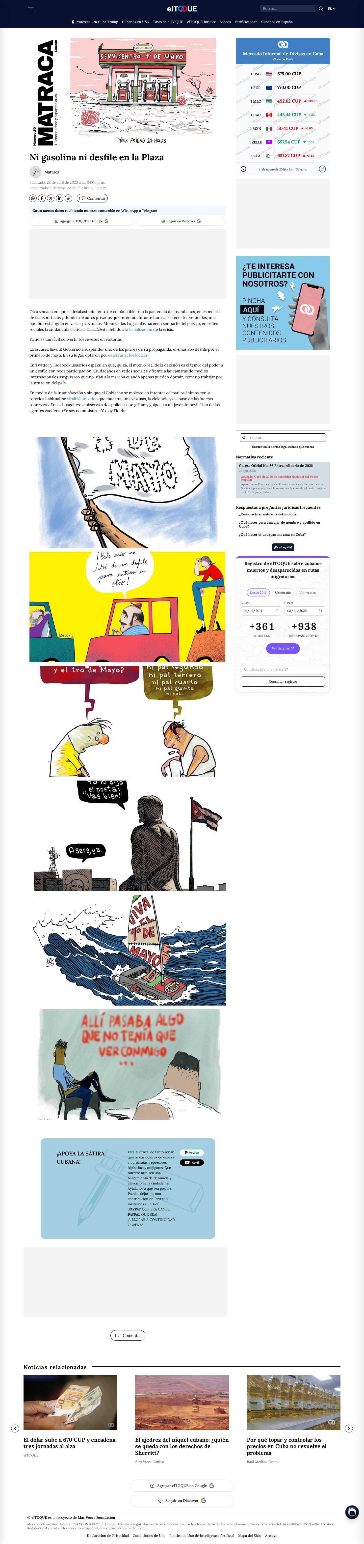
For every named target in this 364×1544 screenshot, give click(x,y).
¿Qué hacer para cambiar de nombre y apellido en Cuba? (279, 524)
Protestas (83, 22)
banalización (140, 329)
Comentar (92, 198)
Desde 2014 (258, 592)
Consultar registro (283, 681)
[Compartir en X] (50, 198)
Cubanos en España (277, 22)
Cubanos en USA (135, 22)
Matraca (51, 171)
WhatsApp (129, 210)
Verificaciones (246, 22)
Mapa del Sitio (249, 1535)
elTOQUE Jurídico (201, 22)
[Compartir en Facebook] (41, 198)
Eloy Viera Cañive (149, 1462)
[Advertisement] (127, 264)
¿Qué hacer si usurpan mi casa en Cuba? (272, 535)
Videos (225, 22)
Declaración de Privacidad (108, 1535)
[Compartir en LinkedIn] (59, 198)
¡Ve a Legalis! (283, 547)
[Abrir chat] (352, 1512)
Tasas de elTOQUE (168, 22)
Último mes (307, 592)
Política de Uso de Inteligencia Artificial (201, 1535)
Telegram (149, 210)
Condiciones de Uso (149, 1535)
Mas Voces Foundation (96, 1517)
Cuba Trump (108, 22)
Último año (283, 592)
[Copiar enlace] (68, 198)
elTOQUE (31, 1455)
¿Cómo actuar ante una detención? (267, 514)
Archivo (271, 1535)
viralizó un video (82, 398)
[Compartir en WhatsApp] (32, 198)
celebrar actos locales (128, 355)
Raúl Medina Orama (263, 1462)
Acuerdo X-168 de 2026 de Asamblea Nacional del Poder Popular (279, 478)
